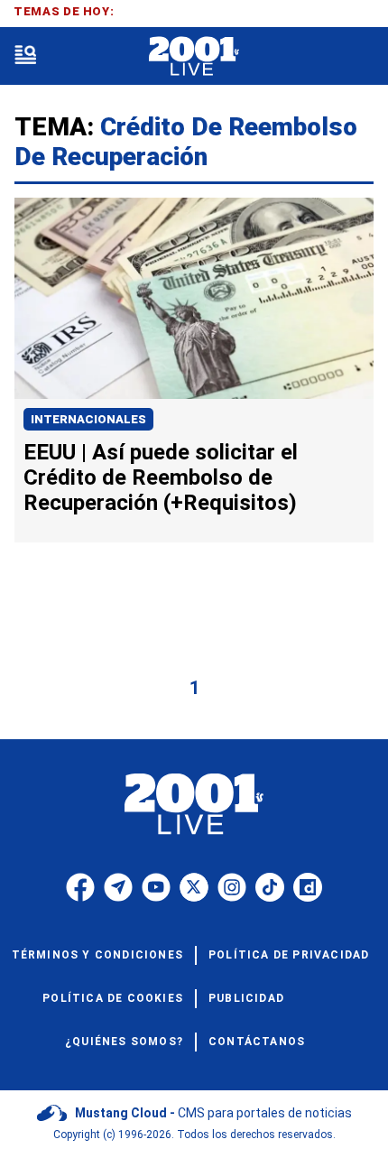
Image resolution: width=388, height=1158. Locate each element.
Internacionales (88, 419)
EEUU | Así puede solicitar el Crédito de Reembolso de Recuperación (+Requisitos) (160, 477)
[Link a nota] (194, 298)
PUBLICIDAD (246, 998)
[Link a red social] (80, 887)
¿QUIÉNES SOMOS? (124, 1041)
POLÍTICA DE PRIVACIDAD (288, 955)
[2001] (193, 56)
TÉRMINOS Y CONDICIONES (97, 955)
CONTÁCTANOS (256, 1041)
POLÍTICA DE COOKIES (112, 998)
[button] (25, 56)
